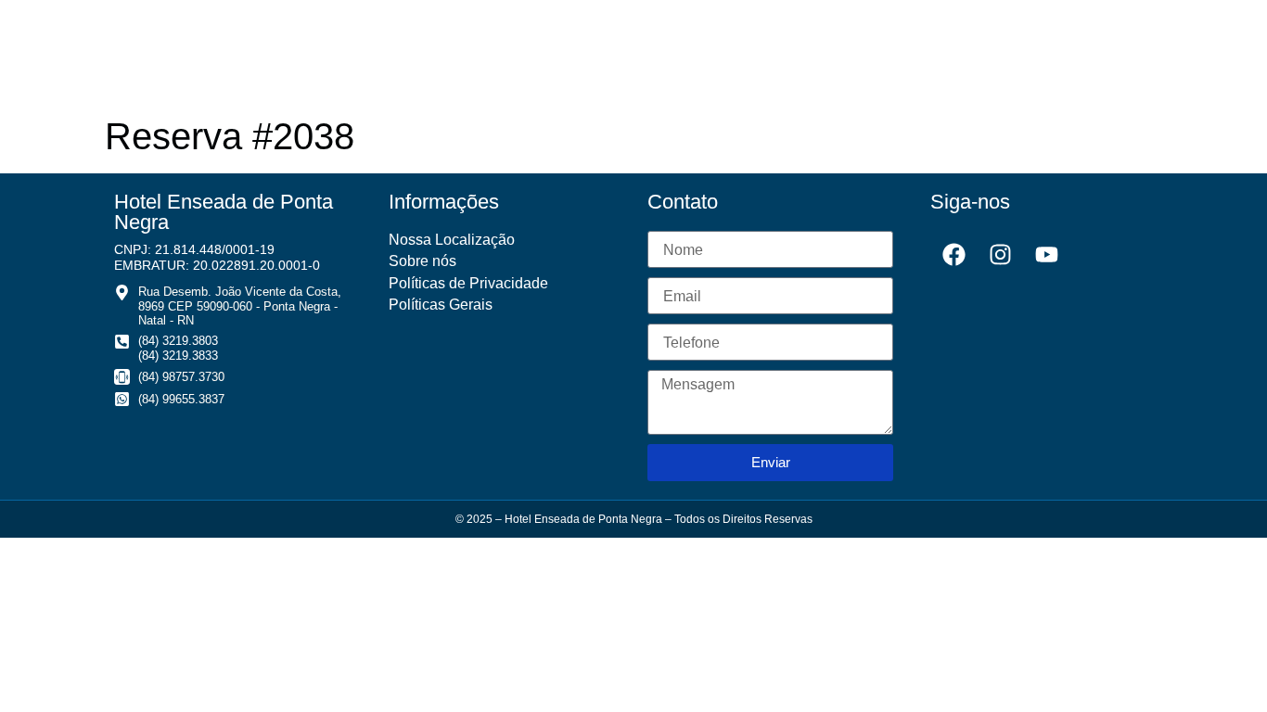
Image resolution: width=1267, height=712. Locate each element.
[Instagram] (1000, 254)
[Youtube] (1046, 254)
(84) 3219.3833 (178, 355)
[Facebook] (953, 254)
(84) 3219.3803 (178, 341)
